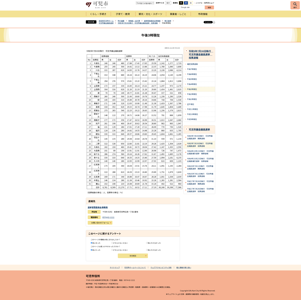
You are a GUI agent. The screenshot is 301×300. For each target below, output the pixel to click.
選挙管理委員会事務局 (152, 21)
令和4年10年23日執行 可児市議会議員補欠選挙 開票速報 (200, 152)
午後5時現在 (192, 79)
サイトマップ (115, 267)
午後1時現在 (192, 99)
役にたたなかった (154, 243)
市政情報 (203, 14)
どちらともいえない (120, 243)
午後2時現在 (192, 94)
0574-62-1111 (108, 217)
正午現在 (190, 104)
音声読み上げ (209, 3)
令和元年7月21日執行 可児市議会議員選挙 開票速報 (200, 167)
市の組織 (121, 21)
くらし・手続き (98, 14)
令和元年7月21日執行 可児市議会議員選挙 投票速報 (200, 175)
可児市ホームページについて (135, 267)
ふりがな (199, 3)
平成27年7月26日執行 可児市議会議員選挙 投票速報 (200, 190)
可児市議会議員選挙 (106, 23)
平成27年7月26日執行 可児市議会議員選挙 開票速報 (200, 182)
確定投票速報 (192, 64)
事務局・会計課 (134, 21)
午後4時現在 (192, 84)
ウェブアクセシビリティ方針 (161, 267)
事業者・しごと (178, 14)
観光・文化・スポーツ (150, 14)
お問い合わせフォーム (100, 222)
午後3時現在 (192, 89)
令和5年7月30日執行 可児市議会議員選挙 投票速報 (138, 23)
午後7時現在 (192, 69)
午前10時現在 (192, 114)
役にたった (96, 250)
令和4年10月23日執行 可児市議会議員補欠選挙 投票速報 (200, 159)
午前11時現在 (192, 109)
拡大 (168, 3)
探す (295, 5)
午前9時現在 (192, 119)
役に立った (96, 243)
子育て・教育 (123, 14)
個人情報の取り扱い (183, 267)
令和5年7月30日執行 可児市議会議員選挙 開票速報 (199, 137)
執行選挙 (168, 21)
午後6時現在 (192, 74)
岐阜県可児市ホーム (106, 21)
